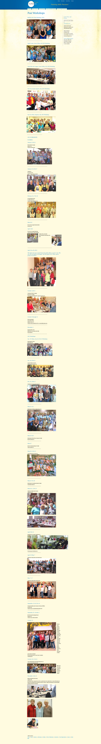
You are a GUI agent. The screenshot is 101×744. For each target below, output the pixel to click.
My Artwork (35, 9)
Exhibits (44, 737)
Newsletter (56, 737)
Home (29, 737)
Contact (68, 737)
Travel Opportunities (61, 9)
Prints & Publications (50, 9)
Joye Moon (33, 4)
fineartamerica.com (67, 23)
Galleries (35, 737)
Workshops (42, 9)
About (29, 9)
